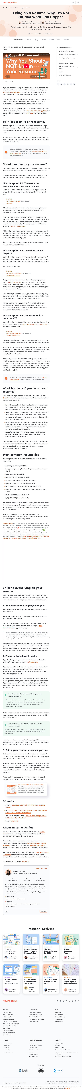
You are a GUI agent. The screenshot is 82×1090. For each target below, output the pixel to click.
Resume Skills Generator (9, 1026)
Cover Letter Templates (35, 1014)
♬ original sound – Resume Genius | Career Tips (25, 538)
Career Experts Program (35, 1045)
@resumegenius (8, 523)
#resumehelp (27, 536)
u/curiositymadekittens (14, 273)
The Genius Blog (33, 1056)
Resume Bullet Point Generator (11, 1023)
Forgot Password (59, 1047)
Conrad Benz (55, 21)
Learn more (67, 1088)
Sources (61, 72)
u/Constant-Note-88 (13, 201)
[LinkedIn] (6, 911)
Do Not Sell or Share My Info (63, 1056)
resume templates (33, 843)
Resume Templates (8, 1014)
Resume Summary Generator (10, 1021)
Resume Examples (8, 1030)
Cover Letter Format (34, 1021)
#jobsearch (6, 538)
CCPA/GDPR (6, 1047)
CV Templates (59, 1014)
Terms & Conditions (8, 1043)
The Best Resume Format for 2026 (50, 951)
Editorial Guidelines (8, 1052)
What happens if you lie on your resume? (67, 59)
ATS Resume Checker (8, 1017)
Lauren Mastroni (19, 871)
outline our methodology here (36, 111)
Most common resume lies (66, 63)
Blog (7, 8)
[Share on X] (68, 84)
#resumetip (34, 536)
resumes (9, 203)
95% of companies (14, 282)
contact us (25, 862)
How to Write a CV (60, 1017)
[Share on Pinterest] (71, 84)
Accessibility (6, 1049)
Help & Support (59, 1043)
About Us (31, 1043)
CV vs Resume (59, 1021)
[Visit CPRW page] (41, 1070)
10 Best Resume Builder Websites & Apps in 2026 (11, 981)
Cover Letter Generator (35, 1012)
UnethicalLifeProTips (13, 275)
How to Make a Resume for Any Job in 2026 (30, 981)
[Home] (3, 8)
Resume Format (7, 1035)
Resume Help (14, 8)
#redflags (46, 536)
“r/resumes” (15, 821)
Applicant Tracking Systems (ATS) (35, 324)
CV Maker (58, 1012)
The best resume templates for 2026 (30, 784)
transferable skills (32, 662)
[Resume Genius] (10, 2)
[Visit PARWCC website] (23, 1070)
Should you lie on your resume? (67, 54)
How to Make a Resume (9, 1032)
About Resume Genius (65, 75)
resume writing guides (37, 845)
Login (72, 2)
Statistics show (8, 398)
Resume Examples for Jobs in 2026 (9, 951)
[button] (58, 1070)
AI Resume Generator (8, 1019)
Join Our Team (33, 1047)
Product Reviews (33, 1054)
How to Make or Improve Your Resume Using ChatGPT (30, 951)
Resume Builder (7, 1012)
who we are (30, 113)
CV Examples (59, 1019)
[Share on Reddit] (74, 84)
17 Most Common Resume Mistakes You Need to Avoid (70, 951)
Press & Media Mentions (35, 1049)
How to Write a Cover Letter (36, 1019)
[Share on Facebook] (61, 84)
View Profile (43, 911)
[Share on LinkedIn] (64, 84)
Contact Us (58, 1045)
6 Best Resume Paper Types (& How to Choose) (70, 981)
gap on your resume (17, 226)
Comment (9, 199)
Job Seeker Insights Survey (12, 92)
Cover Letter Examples (35, 1017)
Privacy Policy (6, 1045)
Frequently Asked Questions (63, 1049)
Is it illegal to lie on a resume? (67, 51)
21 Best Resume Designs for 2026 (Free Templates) (50, 981)
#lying (40, 536)
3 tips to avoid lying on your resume (66, 67)
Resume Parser (7, 1028)
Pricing (31, 1052)
